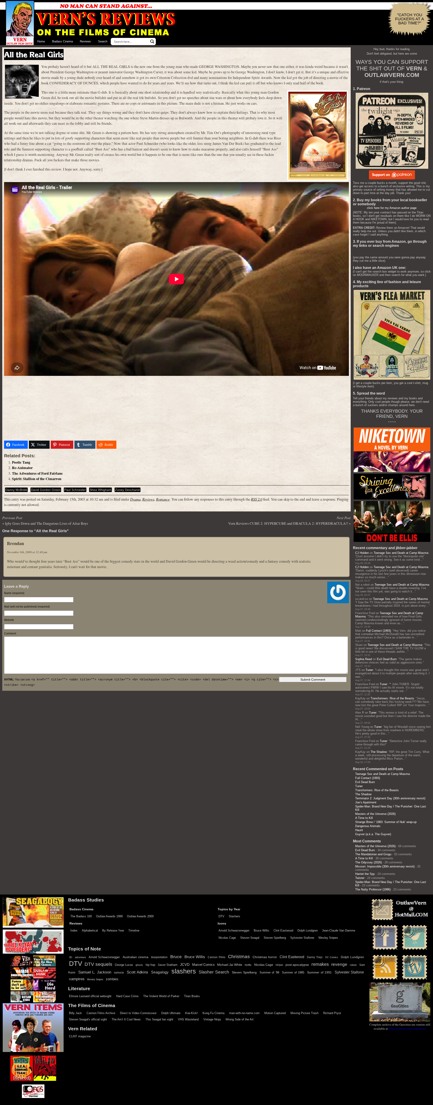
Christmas (239, 956)
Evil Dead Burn (386, 659)
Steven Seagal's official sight (88, 1019)
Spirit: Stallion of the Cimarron (36, 478)
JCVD (185, 964)
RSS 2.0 (256, 499)
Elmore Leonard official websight (90, 996)
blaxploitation (159, 957)
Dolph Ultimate (170, 1013)
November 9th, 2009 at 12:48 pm (27, 552)
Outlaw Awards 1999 (109, 916)
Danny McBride (16, 490)
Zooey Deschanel (127, 490)
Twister (359, 878)
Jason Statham (167, 964)
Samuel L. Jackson (94, 972)
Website (9, 620)
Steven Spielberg (275, 937)
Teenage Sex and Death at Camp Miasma (401, 553)
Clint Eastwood (283, 930)
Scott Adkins (137, 972)
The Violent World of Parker (161, 996)
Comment (10, 633)
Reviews (85, 41)
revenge (339, 964)
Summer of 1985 (293, 972)
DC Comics (331, 957)
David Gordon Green (46, 490)
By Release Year (113, 930)
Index (74, 930)
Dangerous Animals (367, 826)
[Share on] (123, 445)
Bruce (176, 956)
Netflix (248, 965)
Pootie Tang (21, 462)
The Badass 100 (81, 916)
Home (41, 41)
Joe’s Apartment (365, 802)
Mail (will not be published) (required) (27, 606)
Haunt (359, 830)
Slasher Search (214, 972)
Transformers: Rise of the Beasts (392, 698)
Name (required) (14, 593)
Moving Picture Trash (304, 1013)
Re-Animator (22, 467)
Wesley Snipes (328, 937)
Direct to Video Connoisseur (138, 1013)
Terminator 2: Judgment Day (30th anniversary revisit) (390, 798)
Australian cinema (135, 957)
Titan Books (192, 996)
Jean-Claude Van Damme (338, 930)
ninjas (279, 964)
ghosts (139, 965)
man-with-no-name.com (244, 1013)
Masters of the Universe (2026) (375, 814)
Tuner (369, 670)
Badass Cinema (62, 41)
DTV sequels (98, 964)
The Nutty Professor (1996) (373, 889)
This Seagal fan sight (159, 1019)
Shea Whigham (100, 490)
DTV (221, 916)
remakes (320, 964)
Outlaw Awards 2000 (140, 916)
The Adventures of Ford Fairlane (37, 473)
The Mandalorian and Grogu (373, 854)
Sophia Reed (363, 659)
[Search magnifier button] (152, 41)
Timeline (133, 930)
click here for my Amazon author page (392, 208)
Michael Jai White (229, 964)
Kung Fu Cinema (213, 1013)
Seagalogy (159, 972)
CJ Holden (362, 553)
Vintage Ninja (212, 1019)
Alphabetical (90, 930)
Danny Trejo (314, 957)
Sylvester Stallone (302, 937)
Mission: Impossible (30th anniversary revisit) (385, 866)
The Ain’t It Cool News (126, 1019)
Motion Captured (275, 1013)
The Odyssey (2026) (368, 862)
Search (102, 41)
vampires (77, 979)
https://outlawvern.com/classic (407, 1028)
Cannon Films (216, 957)
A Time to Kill (364, 818)
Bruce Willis (261, 930)
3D (70, 957)
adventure (80, 957)
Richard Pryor (332, 1013)
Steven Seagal (249, 937)
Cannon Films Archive (101, 1013)
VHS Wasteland (188, 1019)
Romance (163, 499)
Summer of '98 (269, 972)
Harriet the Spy (365, 874)
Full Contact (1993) (378, 630)
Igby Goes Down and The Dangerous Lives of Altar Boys (46, 523)
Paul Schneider (75, 490)
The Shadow (379, 752)
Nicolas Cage (227, 937)
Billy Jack (75, 1013)
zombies (112, 979)
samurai (119, 972)
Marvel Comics (203, 964)
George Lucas (124, 964)
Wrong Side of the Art (239, 1019)
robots (353, 965)
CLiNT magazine (80, 1036)
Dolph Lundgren (307, 930)
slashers (183, 971)
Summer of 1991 (319, 972)
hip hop (150, 964)
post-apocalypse (297, 964)
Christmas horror (265, 957)
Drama (135, 499)
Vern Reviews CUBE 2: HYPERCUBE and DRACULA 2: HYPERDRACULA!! (288, 523)
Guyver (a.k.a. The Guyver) (373, 834)
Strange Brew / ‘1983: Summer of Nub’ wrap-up (386, 822)
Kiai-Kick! (191, 1013)
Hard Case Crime (127, 996)
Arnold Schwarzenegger (234, 930)
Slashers (234, 916)
